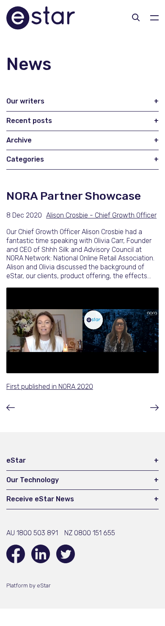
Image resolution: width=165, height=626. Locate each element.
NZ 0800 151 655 (89, 533)
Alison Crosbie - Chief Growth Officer (101, 215)
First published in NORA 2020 (49, 387)
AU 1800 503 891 (32, 533)
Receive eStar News (40, 499)
